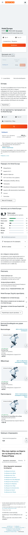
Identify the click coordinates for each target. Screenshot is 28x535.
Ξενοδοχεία (16, 526)
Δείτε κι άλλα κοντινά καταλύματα (21, 330)
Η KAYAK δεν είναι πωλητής (9, 512)
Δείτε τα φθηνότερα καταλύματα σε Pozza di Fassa (21, 362)
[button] (2, 2)
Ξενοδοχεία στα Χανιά (9, 471)
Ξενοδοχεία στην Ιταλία (19, 527)
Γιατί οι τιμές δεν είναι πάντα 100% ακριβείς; (12, 518)
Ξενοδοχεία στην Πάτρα (10, 492)
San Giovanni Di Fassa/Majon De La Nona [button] (11, 416)
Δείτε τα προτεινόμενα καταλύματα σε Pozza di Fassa (21, 395)
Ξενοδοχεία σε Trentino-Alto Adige (13, 528)
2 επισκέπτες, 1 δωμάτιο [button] (10, 41)
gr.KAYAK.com (10, 526)
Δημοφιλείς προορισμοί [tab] (9, 460)
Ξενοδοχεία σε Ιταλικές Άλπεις (13, 530)
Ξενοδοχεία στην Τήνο (9, 475)
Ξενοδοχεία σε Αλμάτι (9, 490)
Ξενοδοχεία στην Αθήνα (10, 473)
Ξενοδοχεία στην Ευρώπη (7, 527)
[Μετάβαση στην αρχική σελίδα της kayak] (9, 2)
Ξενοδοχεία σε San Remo (10, 477)
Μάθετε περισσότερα (7, 147)
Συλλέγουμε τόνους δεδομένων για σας (12, 515)
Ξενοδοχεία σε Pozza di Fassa (10, 531)
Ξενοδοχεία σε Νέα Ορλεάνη (11, 481)
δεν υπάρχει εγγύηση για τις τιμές (9, 508)
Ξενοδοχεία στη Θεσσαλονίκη (11, 488)
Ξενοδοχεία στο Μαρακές (10, 483)
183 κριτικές (19, 31)
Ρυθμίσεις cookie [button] (5, 155)
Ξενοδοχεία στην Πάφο (9, 485)
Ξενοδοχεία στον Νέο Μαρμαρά (12, 479)
